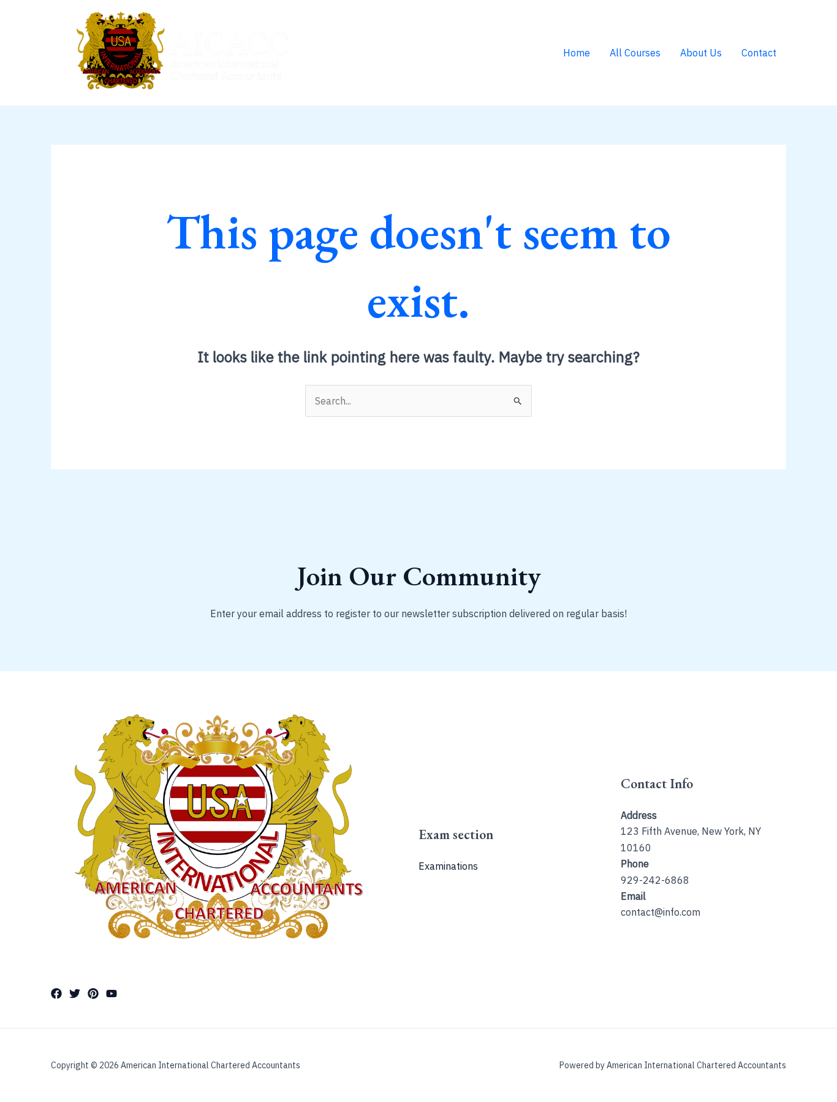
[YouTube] (111, 993)
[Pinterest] (93, 993)
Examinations (448, 866)
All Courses (635, 53)
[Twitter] (74, 993)
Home (576, 53)
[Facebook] (56, 993)
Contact (758, 53)
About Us (701, 53)
